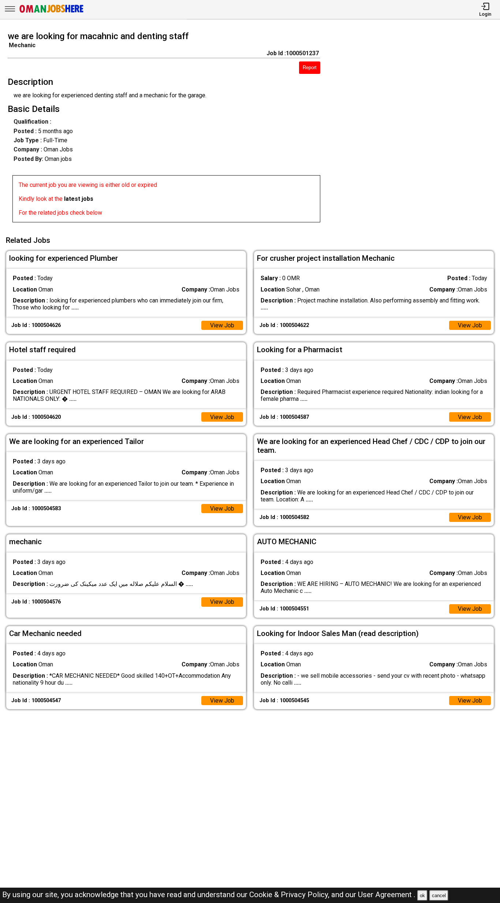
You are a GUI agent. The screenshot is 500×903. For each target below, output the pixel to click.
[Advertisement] (416, 129)
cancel (439, 895)
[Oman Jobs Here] (52, 12)
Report (310, 67)
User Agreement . (386, 894)
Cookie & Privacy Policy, (290, 894)
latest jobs (78, 198)
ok (422, 895)
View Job (222, 325)
